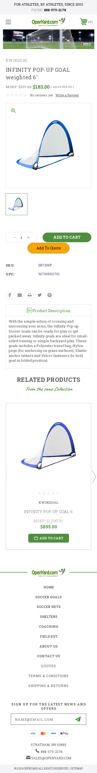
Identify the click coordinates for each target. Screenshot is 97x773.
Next (93, 476)
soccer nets (49, 606)
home (48, 587)
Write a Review (67, 95)
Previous (3, 476)
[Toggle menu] (14, 21)
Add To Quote (48, 248)
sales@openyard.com (51, 758)
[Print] (30, 295)
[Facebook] (10, 295)
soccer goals (48, 597)
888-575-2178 (55, 10)
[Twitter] (40, 295)
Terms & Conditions (48, 676)
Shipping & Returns (48, 686)
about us (48, 646)
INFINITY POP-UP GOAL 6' (49, 511)
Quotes (48, 666)
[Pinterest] (50, 295)
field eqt (48, 636)
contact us (48, 656)
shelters (48, 616)
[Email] (20, 295)
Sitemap (77, 768)
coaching (48, 626)
